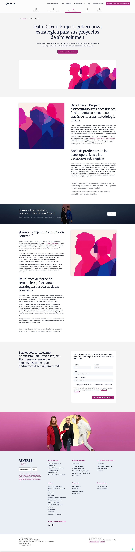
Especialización (76, 475)
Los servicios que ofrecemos (56, 468)
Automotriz (51, 511)
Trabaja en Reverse (97, 3)
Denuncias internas (77, 491)
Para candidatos (66, 3)
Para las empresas (52, 3)
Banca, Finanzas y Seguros (55, 486)
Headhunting (36, 11)
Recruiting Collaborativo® (96, 138)
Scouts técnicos (110, 138)
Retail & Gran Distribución (55, 504)
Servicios (24, 18)
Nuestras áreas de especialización (53, 471)
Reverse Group (76, 486)
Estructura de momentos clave (81, 473)
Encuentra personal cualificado (66, 51)
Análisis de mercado (78, 468)
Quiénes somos (78, 3)
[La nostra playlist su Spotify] (52, 525)
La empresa (75, 489)
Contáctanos (112, 214)
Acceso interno (24, 469)
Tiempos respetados (78, 466)
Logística (50, 507)
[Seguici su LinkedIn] (49, 525)
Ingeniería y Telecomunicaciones (57, 497)
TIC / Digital (51, 495)
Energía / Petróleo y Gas (54, 514)
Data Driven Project (73, 11)
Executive (99, 11)
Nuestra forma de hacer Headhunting (54, 464)
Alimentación (51, 509)
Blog (88, 3)
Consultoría (51, 493)
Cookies (102, 541)
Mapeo (87, 11)
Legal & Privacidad (94, 541)
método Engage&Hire (53, 243)
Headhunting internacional (53, 11)
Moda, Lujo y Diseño (53, 502)
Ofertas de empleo (102, 486)
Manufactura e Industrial (55, 500)
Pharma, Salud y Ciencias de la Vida (56, 489)
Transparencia (76, 464)
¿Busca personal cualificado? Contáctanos (118, 3)
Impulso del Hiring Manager (80, 471)
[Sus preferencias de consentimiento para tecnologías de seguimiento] (132, 549)
